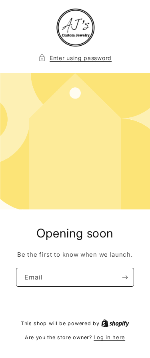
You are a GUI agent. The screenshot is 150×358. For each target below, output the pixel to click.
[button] (75, 58)
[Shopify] (115, 323)
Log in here (109, 337)
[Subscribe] (125, 277)
